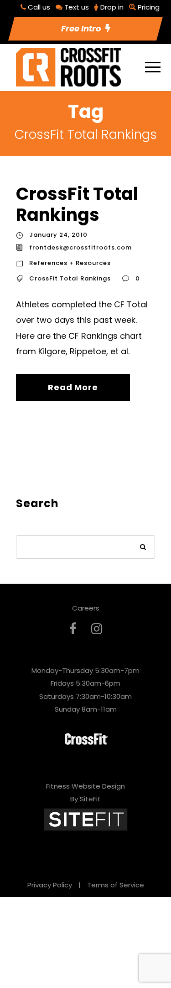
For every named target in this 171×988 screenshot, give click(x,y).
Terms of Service (115, 885)
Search (143, 548)
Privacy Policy (49, 885)
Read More (73, 387)
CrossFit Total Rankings (77, 204)
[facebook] (73, 629)
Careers (85, 608)
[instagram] (96, 629)
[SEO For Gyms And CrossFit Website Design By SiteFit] (86, 819)
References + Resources (70, 263)
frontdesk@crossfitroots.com (80, 247)
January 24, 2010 (58, 234)
